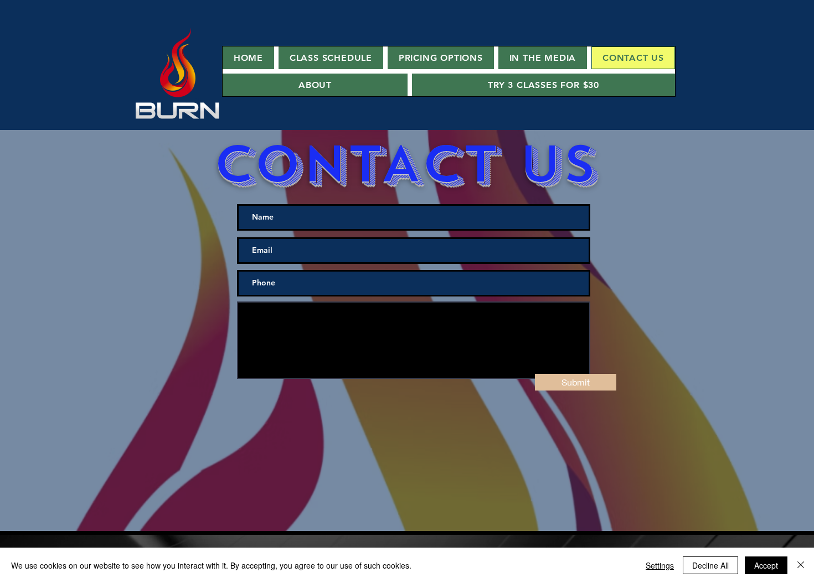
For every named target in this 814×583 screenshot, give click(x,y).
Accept (766, 565)
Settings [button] (660, 565)
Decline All (710, 565)
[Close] (800, 565)
